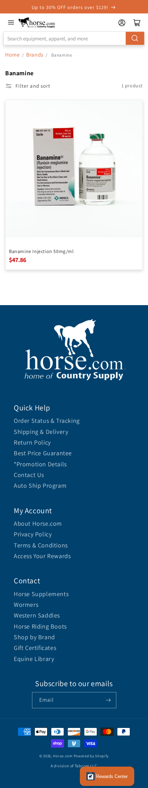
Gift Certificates (35, 648)
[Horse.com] (36, 22)
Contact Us (29, 475)
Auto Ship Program (40, 485)
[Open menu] (11, 22)
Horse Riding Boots (40, 626)
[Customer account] (121, 22)
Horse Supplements (41, 594)
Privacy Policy (33, 534)
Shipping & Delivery (41, 432)
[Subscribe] (108, 700)
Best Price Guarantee (43, 453)
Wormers (26, 605)
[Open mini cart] (137, 22)
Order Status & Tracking (47, 421)
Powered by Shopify (91, 755)
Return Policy (32, 442)
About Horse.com (38, 523)
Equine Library (34, 659)
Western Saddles (37, 615)
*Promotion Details (40, 464)
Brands (35, 54)
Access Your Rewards (42, 556)
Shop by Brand (34, 637)
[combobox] (74, 38)
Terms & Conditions (41, 545)
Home (12, 54)
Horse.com (62, 755)
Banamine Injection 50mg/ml (41, 251)
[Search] (135, 38)
